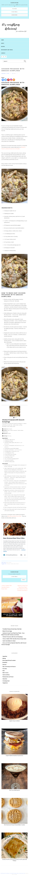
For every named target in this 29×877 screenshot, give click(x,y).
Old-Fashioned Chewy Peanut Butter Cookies (14, 824)
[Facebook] (3, 80)
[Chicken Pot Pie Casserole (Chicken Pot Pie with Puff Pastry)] (14, 858)
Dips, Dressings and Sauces (9, 666)
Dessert (4, 664)
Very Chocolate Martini (14, 790)
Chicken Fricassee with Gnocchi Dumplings (13, 636)
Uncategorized (6, 680)
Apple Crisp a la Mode (14, 720)
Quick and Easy (6, 674)
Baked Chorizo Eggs (7, 631)
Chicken (8, 563)
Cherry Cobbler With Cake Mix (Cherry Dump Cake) (14, 638)
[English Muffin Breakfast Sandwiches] (14, 754)
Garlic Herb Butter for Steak (9, 640)
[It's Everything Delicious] (14, 33)
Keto (4, 670)
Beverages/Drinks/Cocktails (9, 660)
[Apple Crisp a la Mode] (14, 719)
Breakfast (5, 662)
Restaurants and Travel (8, 676)
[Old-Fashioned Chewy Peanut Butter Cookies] (14, 823)
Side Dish (5, 678)
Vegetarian (5, 682)
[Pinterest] (8, 80)
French (17, 563)
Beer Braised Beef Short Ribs (14, 516)
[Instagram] (11, 80)
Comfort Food (13, 563)
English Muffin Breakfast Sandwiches (14, 755)
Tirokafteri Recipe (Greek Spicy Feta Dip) (12, 629)
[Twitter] (5, 80)
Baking (4, 658)
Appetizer (5, 656)
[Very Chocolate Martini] (14, 788)
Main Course (8, 562)
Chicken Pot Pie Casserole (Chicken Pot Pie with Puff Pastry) (14, 860)
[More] (14, 80)
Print (15, 417)
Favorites (5, 668)
